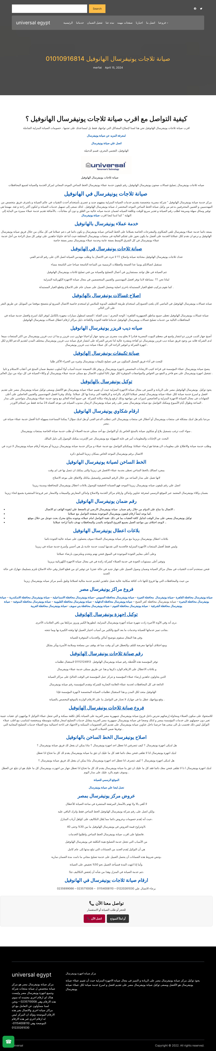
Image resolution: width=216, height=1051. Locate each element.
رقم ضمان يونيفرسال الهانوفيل (106, 501)
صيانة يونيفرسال (90, 215)
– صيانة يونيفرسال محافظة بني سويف (90, 606)
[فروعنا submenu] (167, 23)
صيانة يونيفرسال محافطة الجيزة (155, 597)
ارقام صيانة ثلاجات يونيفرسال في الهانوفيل (106, 880)
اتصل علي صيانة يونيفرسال (106, 143)
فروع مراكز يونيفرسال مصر (106, 589)
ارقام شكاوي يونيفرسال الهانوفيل (106, 411)
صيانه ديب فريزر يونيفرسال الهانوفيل (106, 328)
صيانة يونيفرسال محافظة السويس (115, 597)
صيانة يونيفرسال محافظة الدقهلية (113, 601)
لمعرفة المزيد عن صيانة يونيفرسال (106, 135)
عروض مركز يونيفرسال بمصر (106, 796)
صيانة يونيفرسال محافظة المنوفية (32, 601)
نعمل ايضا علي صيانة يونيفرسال (106, 787)
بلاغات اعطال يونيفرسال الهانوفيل (106, 530)
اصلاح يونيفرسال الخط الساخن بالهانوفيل (106, 737)
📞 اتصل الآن (94, 918)
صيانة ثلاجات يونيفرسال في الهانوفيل (106, 193)
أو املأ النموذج (118, 918)
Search (97, 8)
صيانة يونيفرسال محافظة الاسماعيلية (73, 597)
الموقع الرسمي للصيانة (106, 780)
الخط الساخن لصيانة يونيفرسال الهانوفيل (106, 462)
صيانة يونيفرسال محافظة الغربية (49, 606)
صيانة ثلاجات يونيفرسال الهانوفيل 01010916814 (108, 58)
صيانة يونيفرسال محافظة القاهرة (194, 597)
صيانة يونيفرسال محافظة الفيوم (130, 606)
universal (17, 1045)
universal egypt (33, 22)
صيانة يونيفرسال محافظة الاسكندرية (29, 597)
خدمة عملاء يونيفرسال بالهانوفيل (106, 223)
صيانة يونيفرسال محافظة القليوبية (73, 601)
